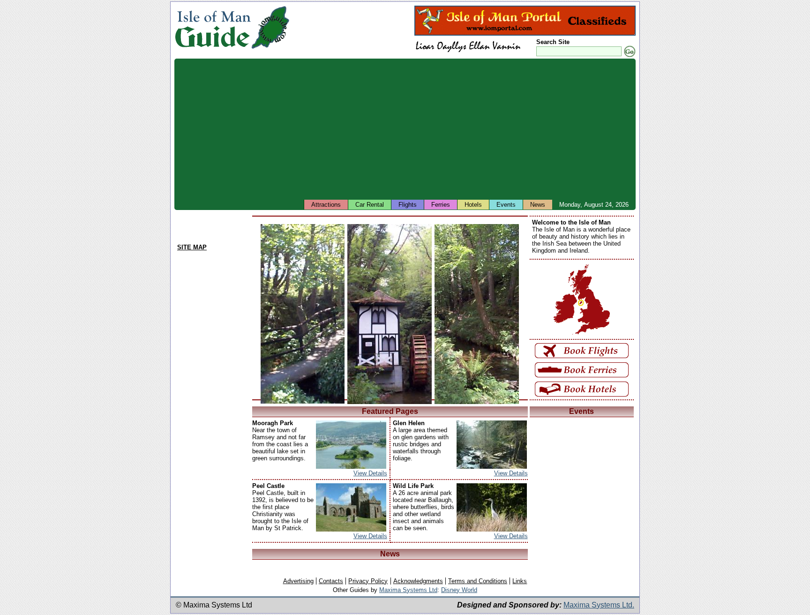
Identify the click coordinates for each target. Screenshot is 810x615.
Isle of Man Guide (212, 27)
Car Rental (369, 204)
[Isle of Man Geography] (270, 49)
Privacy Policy (368, 581)
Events (506, 204)
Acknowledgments (418, 581)
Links (519, 581)
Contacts (331, 581)
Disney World (459, 589)
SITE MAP (192, 247)
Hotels (473, 204)
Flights (407, 204)
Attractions (326, 204)
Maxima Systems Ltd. (598, 605)
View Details (370, 473)
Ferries (440, 204)
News (537, 204)
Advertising (298, 581)
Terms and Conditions (477, 581)
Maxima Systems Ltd (408, 589)
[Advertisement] (455, 129)
